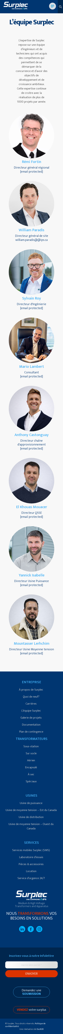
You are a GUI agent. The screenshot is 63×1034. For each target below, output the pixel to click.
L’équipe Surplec (31, 710)
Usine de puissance (31, 803)
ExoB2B (40, 1029)
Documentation (31, 724)
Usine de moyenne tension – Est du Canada (31, 810)
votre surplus (31, 1009)
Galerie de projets (31, 717)
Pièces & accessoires (31, 864)
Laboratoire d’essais (31, 857)
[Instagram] (40, 931)
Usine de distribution (31, 817)
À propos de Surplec (31, 689)
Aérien (31, 760)
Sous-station (31, 746)
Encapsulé (31, 767)
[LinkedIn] (23, 931)
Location (31, 871)
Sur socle (31, 753)
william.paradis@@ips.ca (31, 240)
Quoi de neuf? (31, 696)
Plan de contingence (31, 731)
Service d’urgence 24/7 (31, 878)
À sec (31, 774)
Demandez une (31, 992)
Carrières (31, 703)
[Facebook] (32, 931)
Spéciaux (31, 781)
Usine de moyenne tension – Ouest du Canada (31, 826)
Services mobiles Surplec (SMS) (31, 850)
